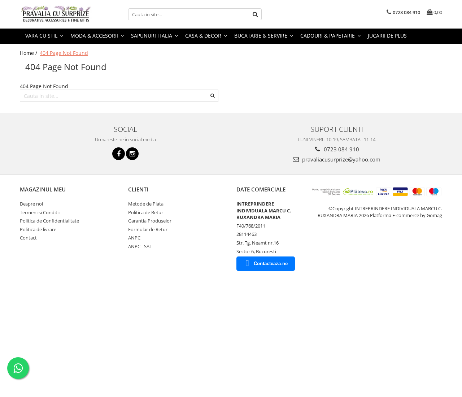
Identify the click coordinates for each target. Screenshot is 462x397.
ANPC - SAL (140, 246)
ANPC (134, 237)
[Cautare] (255, 14)
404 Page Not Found (64, 52)
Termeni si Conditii (40, 212)
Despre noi (31, 203)
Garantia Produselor (149, 220)
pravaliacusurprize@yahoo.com (340, 159)
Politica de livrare (38, 229)
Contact (28, 237)
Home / (29, 52)
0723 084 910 (340, 149)
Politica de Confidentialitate (49, 220)
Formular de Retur (147, 229)
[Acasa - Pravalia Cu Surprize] (56, 14)
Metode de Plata (146, 203)
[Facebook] (118, 153)
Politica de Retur (145, 212)
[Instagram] (132, 153)
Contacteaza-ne (271, 263)
